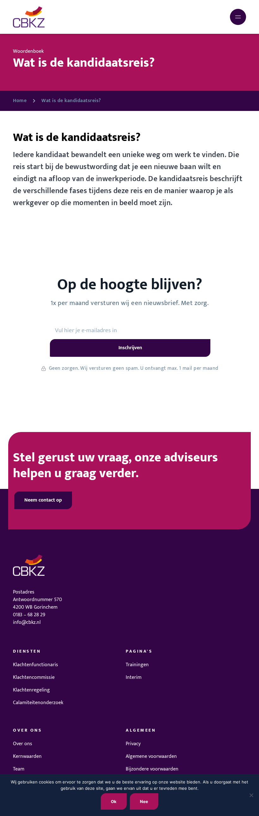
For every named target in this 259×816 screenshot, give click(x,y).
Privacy (133, 744)
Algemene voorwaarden (151, 756)
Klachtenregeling (31, 690)
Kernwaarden (27, 756)
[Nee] (251, 795)
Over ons (22, 744)
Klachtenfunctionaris (35, 665)
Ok (114, 801)
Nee (144, 801)
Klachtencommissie (34, 677)
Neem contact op (43, 500)
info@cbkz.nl (27, 622)
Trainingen (137, 665)
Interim (134, 677)
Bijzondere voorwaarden (152, 769)
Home (20, 100)
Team (18, 769)
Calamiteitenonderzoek (38, 702)
